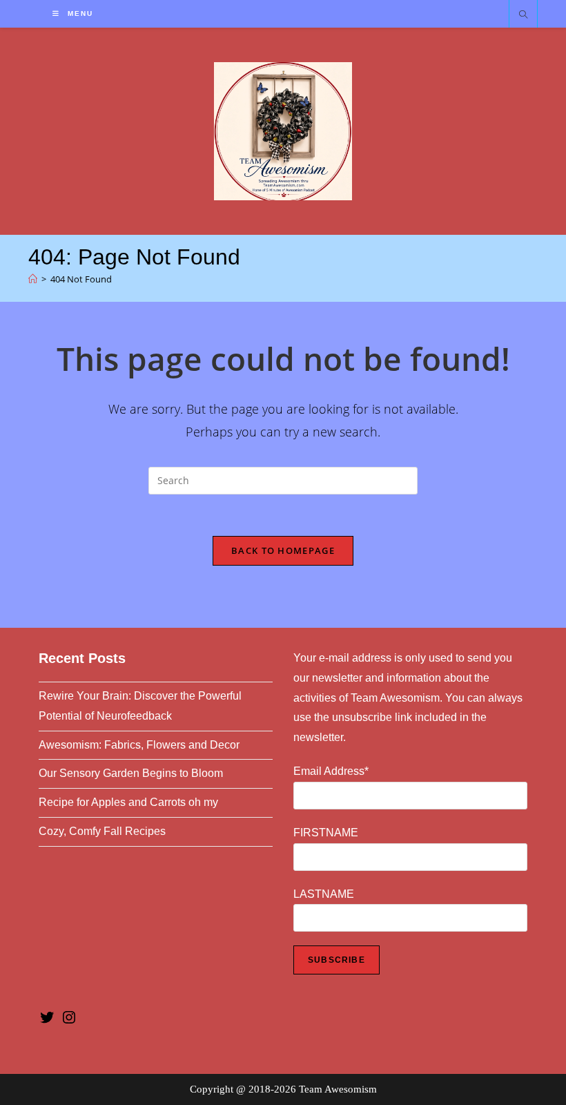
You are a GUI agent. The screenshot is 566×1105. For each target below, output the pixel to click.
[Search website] (523, 15)
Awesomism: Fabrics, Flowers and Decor (139, 745)
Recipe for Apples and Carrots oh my (128, 802)
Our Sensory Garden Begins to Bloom (131, 773)
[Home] (32, 279)
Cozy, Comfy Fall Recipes (102, 831)
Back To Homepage (283, 550)
